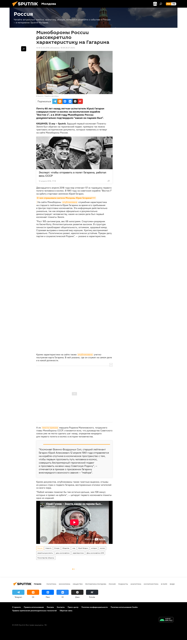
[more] (108, 180)
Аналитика (136, 584)
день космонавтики (63, 553)
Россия (39, 548)
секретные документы (45, 553)
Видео (173, 584)
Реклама (50, 607)
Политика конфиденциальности (94, 607)
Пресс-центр (73, 607)
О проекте (16, 607)
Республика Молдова (95, 584)
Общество (65, 548)
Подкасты (123, 584)
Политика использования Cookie (124, 607)
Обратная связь (66, 610)
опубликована (69, 202)
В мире (56, 548)
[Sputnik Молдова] (26, 7)
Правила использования (34, 607)
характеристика (78, 553)
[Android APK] (166, 620)
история (94, 548)
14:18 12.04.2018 (42, 48)
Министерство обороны (45, 558)
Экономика (64, 584)
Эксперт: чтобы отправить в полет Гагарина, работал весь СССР (72, 174)
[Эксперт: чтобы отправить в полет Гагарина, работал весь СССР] (74, 153)
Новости (48, 548)
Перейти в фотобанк (52, 96)
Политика (51, 584)
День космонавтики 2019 (95, 553)
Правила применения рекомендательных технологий (34, 610)
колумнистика (151, 584)
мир (73, 548)
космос (102, 548)
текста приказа (50, 427)
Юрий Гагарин (83, 548)
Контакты (61, 607)
